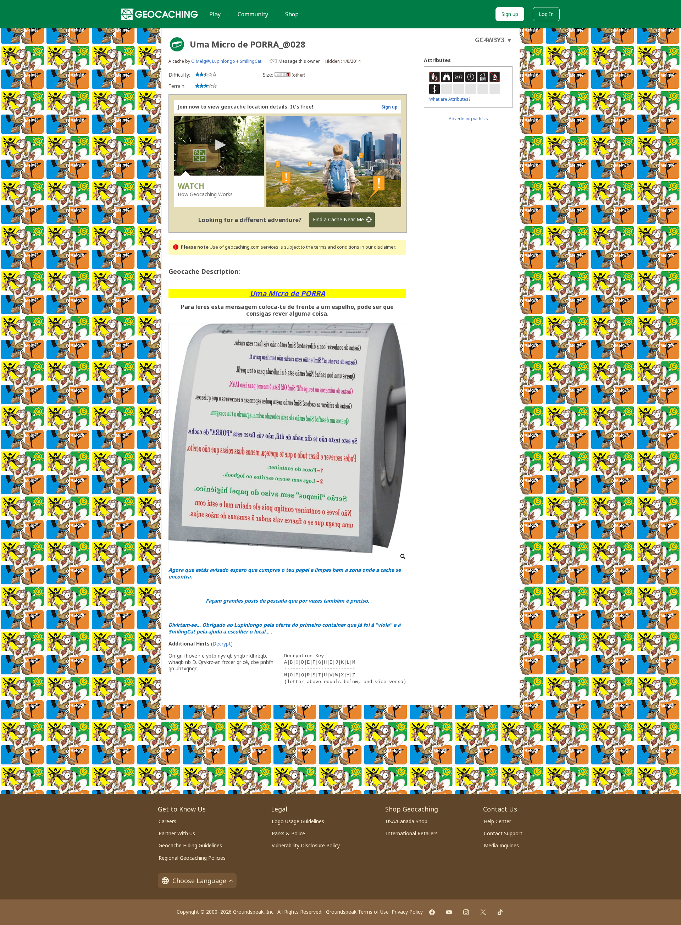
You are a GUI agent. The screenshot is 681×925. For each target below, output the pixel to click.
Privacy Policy (407, 911)
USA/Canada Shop (406, 821)
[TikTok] (500, 912)
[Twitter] (483, 912)
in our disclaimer (377, 247)
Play (215, 14)
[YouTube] (449, 912)
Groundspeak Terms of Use (357, 911)
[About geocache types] (177, 44)
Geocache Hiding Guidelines (190, 845)
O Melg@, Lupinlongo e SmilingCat (226, 61)
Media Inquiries (501, 845)
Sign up (510, 14)
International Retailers (412, 833)
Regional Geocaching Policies (192, 857)
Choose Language (199, 880)
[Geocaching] (159, 14)
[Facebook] (432, 912)
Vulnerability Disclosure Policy (306, 845)
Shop (292, 14)
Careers (167, 821)
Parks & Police (288, 833)
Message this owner (299, 61)
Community (253, 14)
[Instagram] (466, 912)
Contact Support (503, 833)
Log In (546, 14)
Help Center (497, 821)
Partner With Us (177, 833)
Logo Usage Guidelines (298, 821)
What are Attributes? (449, 99)
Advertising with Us (468, 119)
